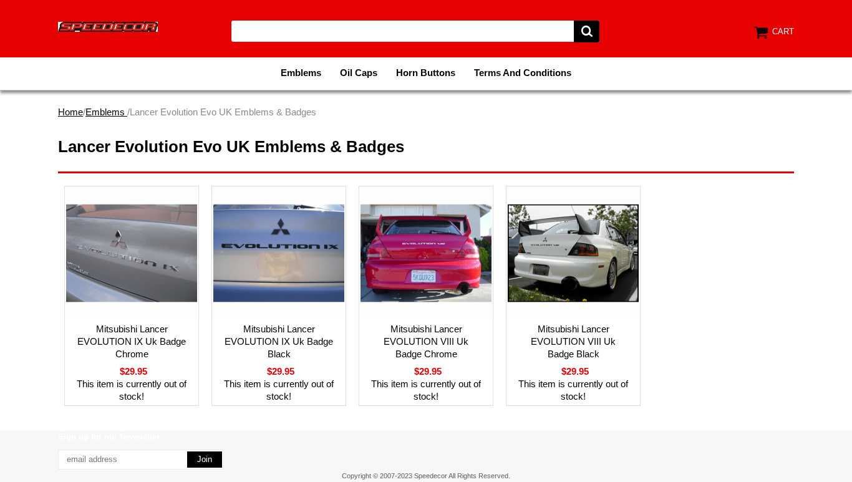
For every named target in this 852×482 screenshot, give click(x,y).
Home (70, 112)
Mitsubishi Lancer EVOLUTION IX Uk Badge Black (279, 341)
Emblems (301, 72)
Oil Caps (358, 72)
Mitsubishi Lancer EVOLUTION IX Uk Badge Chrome (131, 341)
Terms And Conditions (522, 72)
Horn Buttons (425, 72)
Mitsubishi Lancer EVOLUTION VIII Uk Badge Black (573, 341)
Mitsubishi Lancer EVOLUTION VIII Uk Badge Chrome (426, 341)
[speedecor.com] (108, 26)
